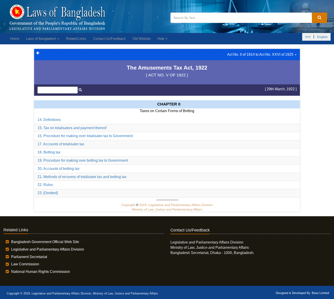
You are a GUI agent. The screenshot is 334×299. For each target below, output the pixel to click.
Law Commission (25, 264)
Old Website (141, 38)
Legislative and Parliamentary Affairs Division (47, 249)
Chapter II (168, 104)
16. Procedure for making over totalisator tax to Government (85, 136)
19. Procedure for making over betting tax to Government (82, 160)
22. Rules (45, 185)
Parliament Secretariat (29, 257)
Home (14, 38)
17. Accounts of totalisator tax (60, 144)
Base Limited (320, 293)
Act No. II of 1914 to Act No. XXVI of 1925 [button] (260, 54)
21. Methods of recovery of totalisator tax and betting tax (82, 177)
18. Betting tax (48, 152)
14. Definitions (49, 120)
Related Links (76, 38)
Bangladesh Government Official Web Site (45, 242)
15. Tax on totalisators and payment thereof (71, 128)
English (322, 37)
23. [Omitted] (47, 193)
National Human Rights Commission (40, 272)
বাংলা (307, 37)
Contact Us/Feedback (109, 38)
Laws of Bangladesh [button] (41, 38)
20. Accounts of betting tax (58, 169)
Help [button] (161, 38)
